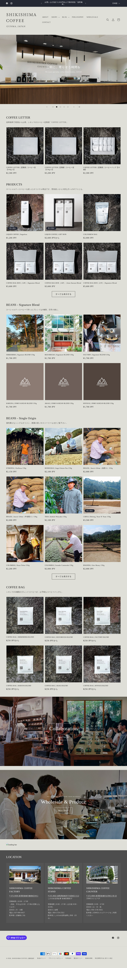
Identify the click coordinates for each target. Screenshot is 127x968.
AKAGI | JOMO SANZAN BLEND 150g (59, 403)
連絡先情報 (89, 958)
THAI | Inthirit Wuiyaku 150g (56, 517)
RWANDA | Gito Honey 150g (93, 565)
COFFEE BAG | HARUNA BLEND (18, 686)
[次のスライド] (74, 107)
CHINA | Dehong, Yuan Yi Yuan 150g (97, 517)
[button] (55, 17)
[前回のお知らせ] (41, 3)
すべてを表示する (63, 294)
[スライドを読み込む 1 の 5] (53, 107)
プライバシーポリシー (55, 958)
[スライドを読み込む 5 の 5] (68, 107)
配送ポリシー (78, 958)
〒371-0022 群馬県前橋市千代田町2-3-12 (63, 896)
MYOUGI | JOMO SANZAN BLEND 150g (98, 403)
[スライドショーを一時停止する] (80, 107)
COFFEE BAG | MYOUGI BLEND (95, 686)
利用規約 (68, 958)
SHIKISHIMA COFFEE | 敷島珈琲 (23, 958)
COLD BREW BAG (90, 234)
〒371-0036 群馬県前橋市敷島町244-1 (23, 896)
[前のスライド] (47, 107)
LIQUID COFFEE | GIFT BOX (55, 234)
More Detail (63, 737)
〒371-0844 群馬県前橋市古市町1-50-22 (101, 896)
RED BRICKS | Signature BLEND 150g (59, 355)
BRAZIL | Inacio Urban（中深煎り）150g (21, 517)
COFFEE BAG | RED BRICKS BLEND (59, 637)
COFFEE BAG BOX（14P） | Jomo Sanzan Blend (63, 283)
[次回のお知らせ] (85, 3)
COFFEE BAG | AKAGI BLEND (56, 686)
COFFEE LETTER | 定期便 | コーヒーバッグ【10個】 (101, 168)
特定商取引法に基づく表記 (103, 958)
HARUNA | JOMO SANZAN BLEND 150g (21, 403)
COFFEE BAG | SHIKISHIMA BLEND (20, 637)
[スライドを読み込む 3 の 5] (60, 107)
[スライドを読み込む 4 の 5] (64, 107)
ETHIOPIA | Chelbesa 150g (16, 468)
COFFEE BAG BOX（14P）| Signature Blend (23, 283)
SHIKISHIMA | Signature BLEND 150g (20, 355)
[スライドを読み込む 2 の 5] (57, 107)
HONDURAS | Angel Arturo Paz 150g (58, 468)
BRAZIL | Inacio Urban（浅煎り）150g (98, 468)
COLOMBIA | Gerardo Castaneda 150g (59, 565)
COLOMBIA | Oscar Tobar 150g (18, 565)
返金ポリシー (41, 958)
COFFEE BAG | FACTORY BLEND (96, 637)
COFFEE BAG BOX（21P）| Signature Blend (100, 283)
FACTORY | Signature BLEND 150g (96, 355)
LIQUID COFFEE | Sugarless (16, 234)
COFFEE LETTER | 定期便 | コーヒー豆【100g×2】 (21, 168)
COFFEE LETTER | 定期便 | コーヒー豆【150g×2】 (59, 168)
